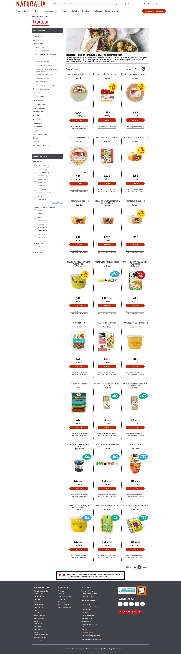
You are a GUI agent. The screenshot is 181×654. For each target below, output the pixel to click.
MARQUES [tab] (37, 161)
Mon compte (160, 4)
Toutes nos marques (64, 607)
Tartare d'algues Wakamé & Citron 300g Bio (78, 446)
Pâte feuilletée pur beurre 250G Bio (107, 262)
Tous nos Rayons (22, 11)
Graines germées (42, 62)
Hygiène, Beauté (39, 108)
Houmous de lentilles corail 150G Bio (135, 323)
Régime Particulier (40, 134)
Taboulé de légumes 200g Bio (135, 201)
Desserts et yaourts (42, 51)
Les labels (61, 594)
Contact (84, 630)
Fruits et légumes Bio (41, 89)
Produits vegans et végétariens (46, 54)
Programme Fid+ (87, 619)
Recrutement (85, 604)
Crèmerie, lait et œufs (42, 47)
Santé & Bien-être (40, 104)
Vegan (35, 130)
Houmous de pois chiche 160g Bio (79, 74)
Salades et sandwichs (44, 75)
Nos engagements (87, 615)
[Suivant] (80, 567)
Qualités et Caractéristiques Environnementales (90, 636)
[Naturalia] (31, 4)
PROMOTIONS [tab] (38, 243)
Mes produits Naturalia (42, 145)
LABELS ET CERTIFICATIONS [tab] (44, 207)
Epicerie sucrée (39, 40)
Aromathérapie (39, 112)
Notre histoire (85, 610)
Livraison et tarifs (87, 621)
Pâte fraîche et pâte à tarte (46, 65)
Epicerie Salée (38, 36)
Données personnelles (93, 649)
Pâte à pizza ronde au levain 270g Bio (107, 445)
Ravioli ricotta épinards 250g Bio (107, 506)
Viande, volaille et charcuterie (45, 85)
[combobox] (85, 4)
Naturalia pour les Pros (89, 594)
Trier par (128, 69)
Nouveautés (38, 123)
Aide (148, 4)
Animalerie (37, 119)
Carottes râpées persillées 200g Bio (135, 138)
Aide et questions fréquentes (91, 627)
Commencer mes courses (154, 11)
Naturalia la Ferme (87, 596)
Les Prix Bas (38, 142)
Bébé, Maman (38, 100)
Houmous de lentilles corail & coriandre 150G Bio (78, 263)
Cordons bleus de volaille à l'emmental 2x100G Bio (135, 263)
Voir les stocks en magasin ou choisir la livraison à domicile (79, 127)
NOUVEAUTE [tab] (38, 252)
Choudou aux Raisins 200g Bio (79, 201)
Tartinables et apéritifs (44, 78)
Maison (36, 115)
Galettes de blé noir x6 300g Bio (135, 74)
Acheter (79, 120)
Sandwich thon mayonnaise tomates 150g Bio (107, 385)
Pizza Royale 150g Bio (135, 445)
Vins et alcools (38, 96)
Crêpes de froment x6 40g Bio (79, 138)
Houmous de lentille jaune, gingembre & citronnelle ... (79, 507)
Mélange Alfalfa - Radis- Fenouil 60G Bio (135, 507)
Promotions (37, 127)
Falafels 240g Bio (79, 323)
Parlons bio (61, 591)
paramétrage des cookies (130, 612)
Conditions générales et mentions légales (71, 649)
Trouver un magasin (134, 4)
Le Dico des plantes (64, 596)
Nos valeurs (85, 612)
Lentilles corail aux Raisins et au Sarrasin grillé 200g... (107, 202)
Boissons (36, 93)
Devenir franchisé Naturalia (90, 607)
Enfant (35, 138)
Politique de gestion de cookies (113, 649)
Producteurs (62, 599)
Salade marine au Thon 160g (107, 323)
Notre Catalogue (63, 605)
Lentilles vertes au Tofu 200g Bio (107, 138)
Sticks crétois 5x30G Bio (79, 384)
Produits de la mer (41, 82)
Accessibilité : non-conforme (91, 640)
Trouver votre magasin (88, 591)
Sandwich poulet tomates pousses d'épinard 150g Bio (135, 385)
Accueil (33, 17)
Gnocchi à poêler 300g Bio (107, 74)
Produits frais (40, 17)
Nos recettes (62, 602)
